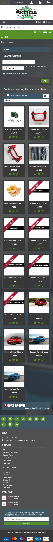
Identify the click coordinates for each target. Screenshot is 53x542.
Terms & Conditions (10, 458)
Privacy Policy (8, 455)
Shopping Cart (8, 485)
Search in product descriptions (16, 74)
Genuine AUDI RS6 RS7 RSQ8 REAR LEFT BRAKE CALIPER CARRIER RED (39, 129)
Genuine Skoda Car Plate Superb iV (14, 315)
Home (3, 42)
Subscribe (26, 523)
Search (10, 42)
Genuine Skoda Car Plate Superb (39, 241)
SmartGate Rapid (13, 496)
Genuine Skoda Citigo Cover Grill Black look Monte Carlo (39, 315)
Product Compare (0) (19, 95)
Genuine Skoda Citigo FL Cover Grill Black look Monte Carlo (14, 352)
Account (6, 482)
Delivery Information (10, 452)
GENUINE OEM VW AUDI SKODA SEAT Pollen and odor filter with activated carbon (39, 166)
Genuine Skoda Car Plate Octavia (39, 203)
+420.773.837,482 (11, 437)
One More (6, 488)
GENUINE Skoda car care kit (14, 203)
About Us (6, 449)
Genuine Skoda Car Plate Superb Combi (14, 278)
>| (24, 405)
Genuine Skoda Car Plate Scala (14, 241)
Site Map (6, 463)
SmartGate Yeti (12, 502)
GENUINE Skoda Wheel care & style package (14, 129)
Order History (8, 477)
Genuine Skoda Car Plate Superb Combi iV (39, 278)
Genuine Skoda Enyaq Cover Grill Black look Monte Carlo (39, 352)
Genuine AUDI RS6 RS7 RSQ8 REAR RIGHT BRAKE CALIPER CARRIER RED (14, 166)
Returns (6, 475)
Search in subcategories (37, 66)
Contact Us (7, 460)
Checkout (6, 480)
